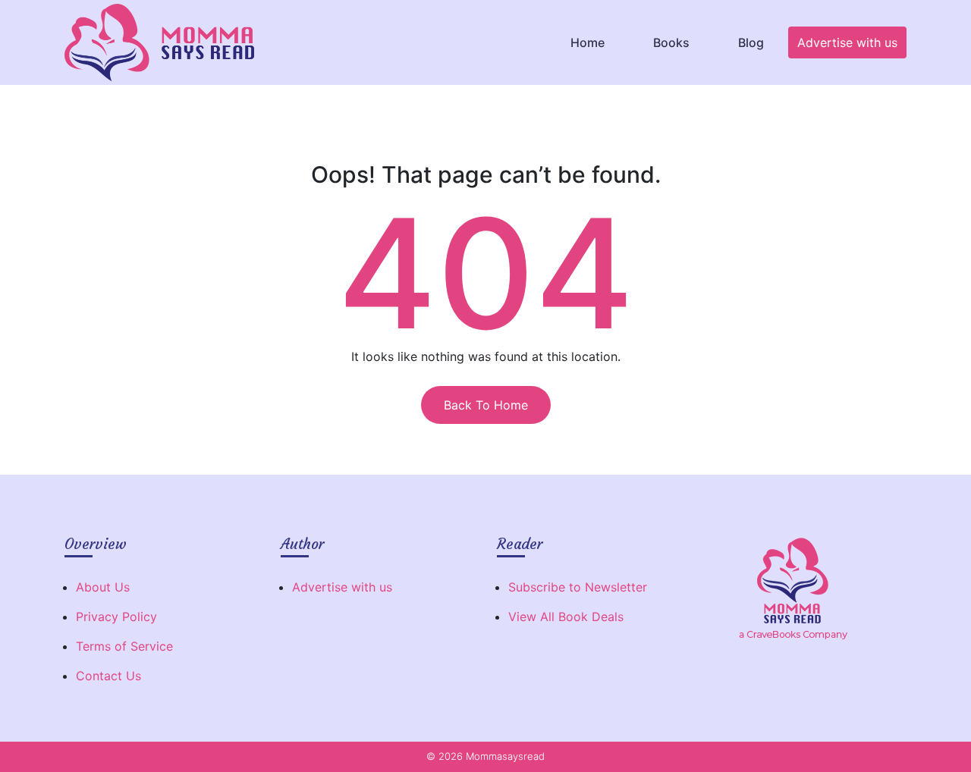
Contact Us (108, 675)
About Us (103, 587)
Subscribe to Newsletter (577, 587)
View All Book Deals (566, 616)
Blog (751, 42)
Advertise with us (847, 42)
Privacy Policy (116, 616)
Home (587, 42)
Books (671, 42)
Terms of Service (124, 646)
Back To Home (486, 405)
